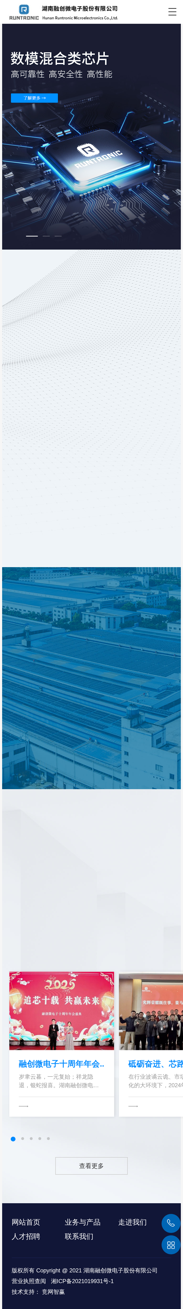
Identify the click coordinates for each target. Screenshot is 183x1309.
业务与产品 (83, 1222)
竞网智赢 (53, 1292)
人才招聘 (26, 1236)
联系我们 (79, 1236)
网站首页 (26, 1222)
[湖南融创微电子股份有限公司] (60, 11)
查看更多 (91, 1165)
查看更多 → (115, 537)
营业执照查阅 (29, 1281)
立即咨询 (108, 703)
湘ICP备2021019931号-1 (82, 1281)
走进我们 (132, 1222)
